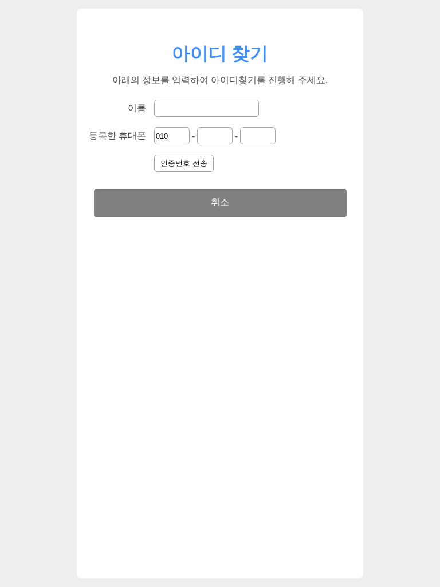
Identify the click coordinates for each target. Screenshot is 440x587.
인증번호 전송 (183, 163)
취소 (220, 202)
